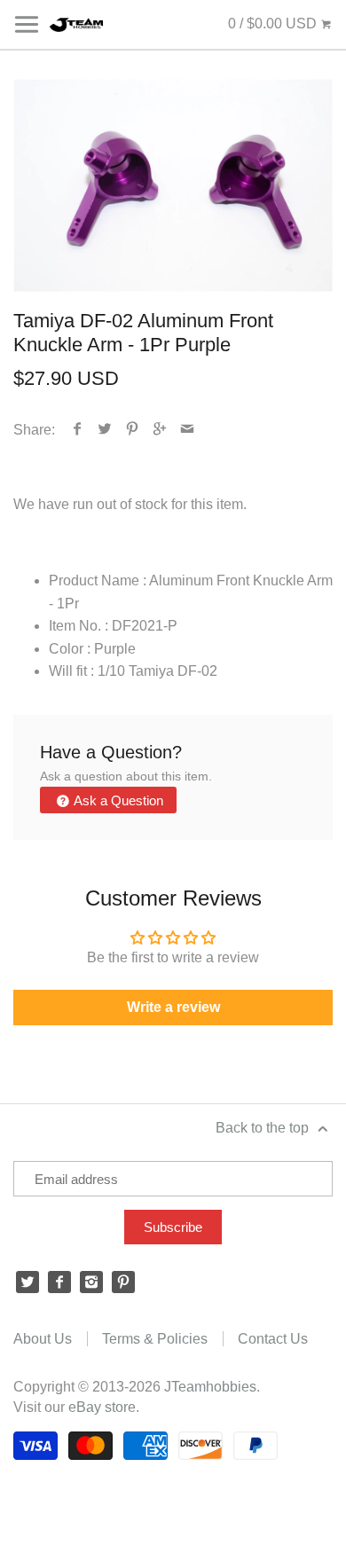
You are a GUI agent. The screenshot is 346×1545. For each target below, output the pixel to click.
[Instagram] (91, 1282)
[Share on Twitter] (105, 429)
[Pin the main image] (132, 429)
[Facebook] (59, 1282)
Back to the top (264, 1127)
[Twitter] (27, 1282)
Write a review (173, 1007)
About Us (42, 1338)
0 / (272, 23)
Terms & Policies (155, 1338)
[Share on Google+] (160, 429)
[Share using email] (187, 429)
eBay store (102, 1407)
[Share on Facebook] (77, 429)
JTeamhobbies (210, 1386)
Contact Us (273, 1338)
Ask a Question (117, 800)
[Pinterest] (123, 1282)
